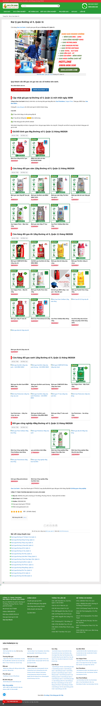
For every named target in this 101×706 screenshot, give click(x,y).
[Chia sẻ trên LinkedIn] (56, 525)
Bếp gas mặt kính (18, 668)
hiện (25, 517)
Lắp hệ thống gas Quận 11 (57, 678)
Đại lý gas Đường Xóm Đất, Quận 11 (21, 575)
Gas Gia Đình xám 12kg (57, 653)
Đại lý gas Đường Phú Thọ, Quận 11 (21, 570)
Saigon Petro (69, 101)
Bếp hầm (20, 687)
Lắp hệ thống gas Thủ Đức (57, 666)
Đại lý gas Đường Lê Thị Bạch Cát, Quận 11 (23, 537)
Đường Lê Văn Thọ (35, 678)
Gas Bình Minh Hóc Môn (82, 651)
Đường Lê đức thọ (31, 672)
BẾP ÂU (8, 687)
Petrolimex (11, 658)
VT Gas (7, 662)
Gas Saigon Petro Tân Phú (88, 664)
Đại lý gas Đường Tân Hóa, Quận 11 (21, 553)
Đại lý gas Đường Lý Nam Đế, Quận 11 (22, 545)
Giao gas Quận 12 (31, 658)
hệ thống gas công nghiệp (78, 488)
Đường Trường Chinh (32, 668)
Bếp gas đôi (11, 668)
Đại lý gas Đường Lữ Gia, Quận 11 (21, 551)
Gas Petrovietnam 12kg (67, 655)
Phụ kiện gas (64, 11)
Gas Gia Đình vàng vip (56, 651)
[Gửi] (58, 6)
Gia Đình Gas (14, 660)
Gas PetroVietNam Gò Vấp (85, 682)
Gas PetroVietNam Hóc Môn (82, 680)
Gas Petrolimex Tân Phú (82, 674)
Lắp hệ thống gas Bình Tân (59, 680)
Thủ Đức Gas (12, 662)
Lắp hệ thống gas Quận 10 (66, 676)
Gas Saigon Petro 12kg (57, 655)
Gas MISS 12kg (55, 657)
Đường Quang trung (32, 674)
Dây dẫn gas (6, 676)
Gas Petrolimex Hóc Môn (82, 670)
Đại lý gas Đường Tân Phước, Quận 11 (22, 564)
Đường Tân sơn (38, 676)
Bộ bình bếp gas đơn (7, 681)
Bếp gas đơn (6, 668)
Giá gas (74, 11)
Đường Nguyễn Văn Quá (43, 668)
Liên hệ (82, 11)
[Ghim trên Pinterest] (53, 525)
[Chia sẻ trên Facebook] (45, 525)
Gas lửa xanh (40, 74)
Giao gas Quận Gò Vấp (41, 658)
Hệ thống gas (33, 11)
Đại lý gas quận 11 (14, 16)
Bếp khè (5, 689)
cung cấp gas (20, 107)
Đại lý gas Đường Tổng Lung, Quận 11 (22, 542)
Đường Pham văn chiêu (42, 670)
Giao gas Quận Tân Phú (41, 660)
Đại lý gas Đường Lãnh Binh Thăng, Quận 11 (24, 556)
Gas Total (20, 660)
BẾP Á (4, 687)
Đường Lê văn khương (41, 672)
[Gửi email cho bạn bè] (50, 525)
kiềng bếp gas (16, 676)
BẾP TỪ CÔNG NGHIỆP (12, 689)
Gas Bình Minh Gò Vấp (81, 653)
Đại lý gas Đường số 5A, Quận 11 (20, 548)
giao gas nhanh (49, 74)
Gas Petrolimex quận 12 (93, 670)
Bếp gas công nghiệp (48, 11)
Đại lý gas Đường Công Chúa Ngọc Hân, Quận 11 (25, 559)
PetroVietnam (17, 658)
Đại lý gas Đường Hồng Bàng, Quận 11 (22, 567)
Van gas (11, 676)
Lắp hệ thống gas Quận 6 (62, 672)
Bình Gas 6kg (6, 651)
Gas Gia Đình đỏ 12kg (66, 651)
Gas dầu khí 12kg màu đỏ (63, 659)
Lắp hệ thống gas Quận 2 (58, 668)
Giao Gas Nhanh (8, 619)
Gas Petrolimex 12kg (67, 653)
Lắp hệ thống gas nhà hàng (40, 653)
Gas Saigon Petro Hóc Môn (82, 660)
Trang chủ (5, 16)
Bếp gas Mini (10, 670)
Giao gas (7, 11)
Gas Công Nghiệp (39, 651)
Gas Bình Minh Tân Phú (81, 655)
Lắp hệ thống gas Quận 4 (61, 670)
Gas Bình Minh (31, 612)
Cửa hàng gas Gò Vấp (56, 695)
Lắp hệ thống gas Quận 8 (65, 674)
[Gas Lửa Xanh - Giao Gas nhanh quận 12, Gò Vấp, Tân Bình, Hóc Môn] (11, 6)
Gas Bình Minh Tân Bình (92, 653)
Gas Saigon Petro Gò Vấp (85, 662)
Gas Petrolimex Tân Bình (92, 672)
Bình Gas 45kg (6, 653)
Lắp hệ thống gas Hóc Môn (61, 688)
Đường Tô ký (39, 674)
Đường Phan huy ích (32, 670)
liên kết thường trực (64, 531)
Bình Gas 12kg (13, 651)
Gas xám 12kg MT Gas (64, 657)
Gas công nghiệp (19, 11)
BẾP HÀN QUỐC (14, 687)
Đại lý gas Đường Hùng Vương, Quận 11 (22, 540)
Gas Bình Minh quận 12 (92, 651)
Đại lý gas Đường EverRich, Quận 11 (21, 562)
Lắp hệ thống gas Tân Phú (57, 686)
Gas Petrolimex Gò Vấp (81, 672)
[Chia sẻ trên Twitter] (47, 525)
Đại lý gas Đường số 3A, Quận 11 (20, 573)
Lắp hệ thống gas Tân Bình (67, 684)
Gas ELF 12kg (19, 662)
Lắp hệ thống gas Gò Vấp (62, 682)
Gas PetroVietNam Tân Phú (92, 684)
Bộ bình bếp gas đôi (17, 681)
